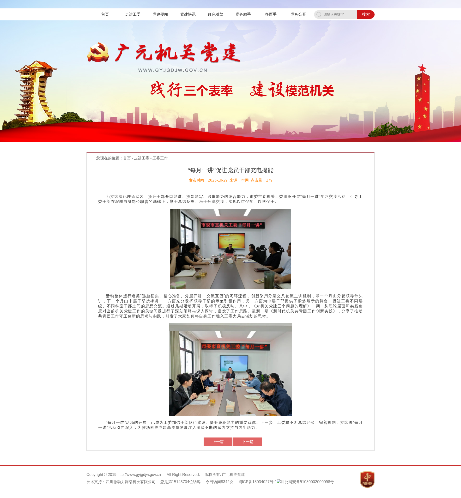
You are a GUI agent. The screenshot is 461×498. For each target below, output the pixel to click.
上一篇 (218, 442)
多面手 (271, 14)
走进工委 (132, 14)
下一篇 (248, 442)
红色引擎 (215, 14)
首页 (105, 14)
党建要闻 (160, 14)
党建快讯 (188, 14)
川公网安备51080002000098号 (307, 482)
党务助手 (243, 14)
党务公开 (298, 14)
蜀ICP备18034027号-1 (257, 482)
